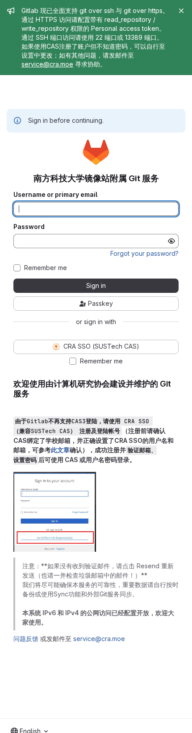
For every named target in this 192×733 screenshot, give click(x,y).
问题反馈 (25, 638)
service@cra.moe (47, 64)
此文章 (60, 450)
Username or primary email (55, 194)
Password (29, 226)
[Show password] (171, 241)
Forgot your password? (144, 253)
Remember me (45, 267)
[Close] (181, 10)
